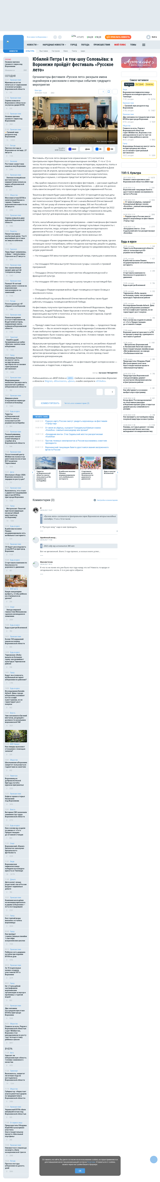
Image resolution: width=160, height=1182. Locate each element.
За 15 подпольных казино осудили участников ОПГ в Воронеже (13, 971)
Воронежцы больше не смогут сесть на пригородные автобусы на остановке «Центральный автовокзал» (15, 363)
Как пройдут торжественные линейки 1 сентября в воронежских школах (16, 937)
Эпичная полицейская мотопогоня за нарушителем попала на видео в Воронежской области (15, 182)
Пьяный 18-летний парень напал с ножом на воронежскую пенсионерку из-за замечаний (16, 288)
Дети (12, 472)
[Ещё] (143, 45)
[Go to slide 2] (139, 69)
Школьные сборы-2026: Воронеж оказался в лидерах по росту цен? (15, 477)
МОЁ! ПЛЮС (120, 44)
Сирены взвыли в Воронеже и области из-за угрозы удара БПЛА (15, 103)
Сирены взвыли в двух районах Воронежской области (14, 220)
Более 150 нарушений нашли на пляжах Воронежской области (15, 641)
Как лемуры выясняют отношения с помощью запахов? (15, 749)
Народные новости (53, 44)
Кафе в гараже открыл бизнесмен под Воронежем (15, 798)
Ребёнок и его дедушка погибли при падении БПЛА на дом (15, 954)
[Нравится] (38, 392)
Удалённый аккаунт (48, 537)
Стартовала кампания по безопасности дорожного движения (16, 565)
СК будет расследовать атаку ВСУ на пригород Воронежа (15, 549)
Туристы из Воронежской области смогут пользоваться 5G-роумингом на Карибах (14, 418)
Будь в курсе (15, 411)
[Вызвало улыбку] (46, 392)
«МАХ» (70, 378)
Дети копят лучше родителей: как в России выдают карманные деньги (15, 885)
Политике (91, 1162)
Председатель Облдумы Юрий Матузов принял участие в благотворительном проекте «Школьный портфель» (16, 1130)
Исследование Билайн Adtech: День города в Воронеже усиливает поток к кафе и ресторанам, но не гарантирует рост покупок (15, 697)
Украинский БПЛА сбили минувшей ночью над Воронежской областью (15, 1112)
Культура (30, 51)
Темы (133, 44)
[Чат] (154, 1159)
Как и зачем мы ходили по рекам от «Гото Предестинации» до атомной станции (15, 831)
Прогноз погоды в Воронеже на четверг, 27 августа (15, 150)
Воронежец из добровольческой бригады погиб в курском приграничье (14, 781)
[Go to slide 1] (138, 69)
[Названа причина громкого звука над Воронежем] (16, 64)
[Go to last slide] (32, 472)
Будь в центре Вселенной (16, 628)
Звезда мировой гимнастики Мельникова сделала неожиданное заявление (15, 613)
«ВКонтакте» (60, 381)
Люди (12, 862)
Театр (74, 51)
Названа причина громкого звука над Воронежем (13, 118)
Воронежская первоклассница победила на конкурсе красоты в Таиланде (14, 867)
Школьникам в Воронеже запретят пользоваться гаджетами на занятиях (16, 765)
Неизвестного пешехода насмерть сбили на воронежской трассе (16, 1150)
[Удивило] (63, 392)
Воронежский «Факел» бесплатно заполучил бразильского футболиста (15, 849)
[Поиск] (152, 44)
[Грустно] (71, 392)
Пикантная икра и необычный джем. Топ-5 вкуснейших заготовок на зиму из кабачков (15, 237)
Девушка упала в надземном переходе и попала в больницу (15, 400)
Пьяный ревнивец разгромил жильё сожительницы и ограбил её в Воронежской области (15, 438)
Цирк (83, 51)
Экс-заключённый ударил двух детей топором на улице (13, 270)
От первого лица (16, 1123)
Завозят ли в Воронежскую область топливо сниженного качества (15, 1058)
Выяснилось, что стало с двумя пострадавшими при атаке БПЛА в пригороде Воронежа (16, 494)
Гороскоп (13, 249)
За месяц (149, 84)
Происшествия (102, 44)
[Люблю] (54, 392)
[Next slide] (117, 472)
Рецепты (13, 231)
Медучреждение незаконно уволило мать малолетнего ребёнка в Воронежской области (16, 383)
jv (41, 508)
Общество (14, 195)
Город (73, 44)
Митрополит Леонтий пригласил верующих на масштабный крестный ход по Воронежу (15, 513)
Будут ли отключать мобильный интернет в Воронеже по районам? (16, 677)
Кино (66, 51)
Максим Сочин (46, 562)
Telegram (48, 381)
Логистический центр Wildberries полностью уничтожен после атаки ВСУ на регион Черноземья (15, 459)
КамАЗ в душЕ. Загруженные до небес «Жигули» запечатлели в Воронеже (15, 343)
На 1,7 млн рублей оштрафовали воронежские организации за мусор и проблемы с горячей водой (15, 991)
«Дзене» (71, 381)
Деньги (13, 879)
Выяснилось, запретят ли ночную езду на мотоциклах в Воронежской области (15, 1077)
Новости (32, 44)
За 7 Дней (139, 84)
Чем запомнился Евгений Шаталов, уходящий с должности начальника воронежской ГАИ (16, 719)
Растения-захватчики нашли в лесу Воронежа (15, 165)
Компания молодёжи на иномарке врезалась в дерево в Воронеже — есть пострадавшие (15, 903)
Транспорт (14, 337)
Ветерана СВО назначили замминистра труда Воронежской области (16, 814)
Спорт (12, 607)
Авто (12, 1053)
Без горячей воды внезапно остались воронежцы (13, 920)
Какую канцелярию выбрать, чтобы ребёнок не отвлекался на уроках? (16, 595)
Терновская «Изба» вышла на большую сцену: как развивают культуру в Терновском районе (15, 659)
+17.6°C (80, 37)
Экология (13, 161)
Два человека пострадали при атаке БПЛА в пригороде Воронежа (14, 1011)
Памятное (14, 776)
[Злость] (79, 392)
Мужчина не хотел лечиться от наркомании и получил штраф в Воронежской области (16, 86)
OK (80, 1170)
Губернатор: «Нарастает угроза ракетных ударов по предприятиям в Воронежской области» (15, 1095)
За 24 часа (129, 84)
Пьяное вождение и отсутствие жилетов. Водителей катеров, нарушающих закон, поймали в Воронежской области (15, 323)
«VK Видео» (101, 381)
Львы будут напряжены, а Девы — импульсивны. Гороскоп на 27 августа (15, 254)
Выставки (44, 51)
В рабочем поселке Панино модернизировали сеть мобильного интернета (15, 532)
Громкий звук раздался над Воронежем (11, 134)
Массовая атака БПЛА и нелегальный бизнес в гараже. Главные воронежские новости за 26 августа (16, 202)
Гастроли (56, 51)
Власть (12, 713)
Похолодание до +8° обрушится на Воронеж (15, 305)
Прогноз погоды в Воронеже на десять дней (14, 1166)
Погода (85, 44)
